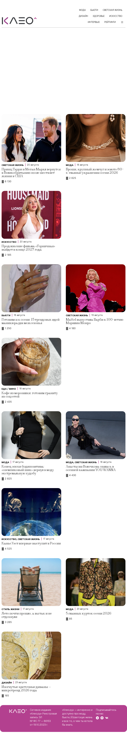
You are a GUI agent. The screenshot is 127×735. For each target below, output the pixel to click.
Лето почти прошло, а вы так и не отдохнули (27, 615)
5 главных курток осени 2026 (88, 613)
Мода (69, 165)
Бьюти (6, 315)
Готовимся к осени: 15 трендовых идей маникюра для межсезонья (30, 321)
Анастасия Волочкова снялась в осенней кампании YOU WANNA (91, 468)
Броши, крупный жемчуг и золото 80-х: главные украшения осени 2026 (95, 171)
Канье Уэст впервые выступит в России (31, 543)
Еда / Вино (9, 388)
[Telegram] (97, 717)
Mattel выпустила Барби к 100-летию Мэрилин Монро (94, 321)
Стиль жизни (10, 609)
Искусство (9, 242)
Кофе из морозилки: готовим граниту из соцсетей (30, 395)
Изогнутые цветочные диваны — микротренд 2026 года (26, 688)
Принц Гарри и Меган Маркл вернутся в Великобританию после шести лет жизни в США (31, 172)
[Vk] (106, 717)
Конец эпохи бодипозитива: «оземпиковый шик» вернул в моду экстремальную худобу (28, 469)
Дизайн (7, 682)
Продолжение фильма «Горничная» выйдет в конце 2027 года (28, 248)
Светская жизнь (13, 165)
